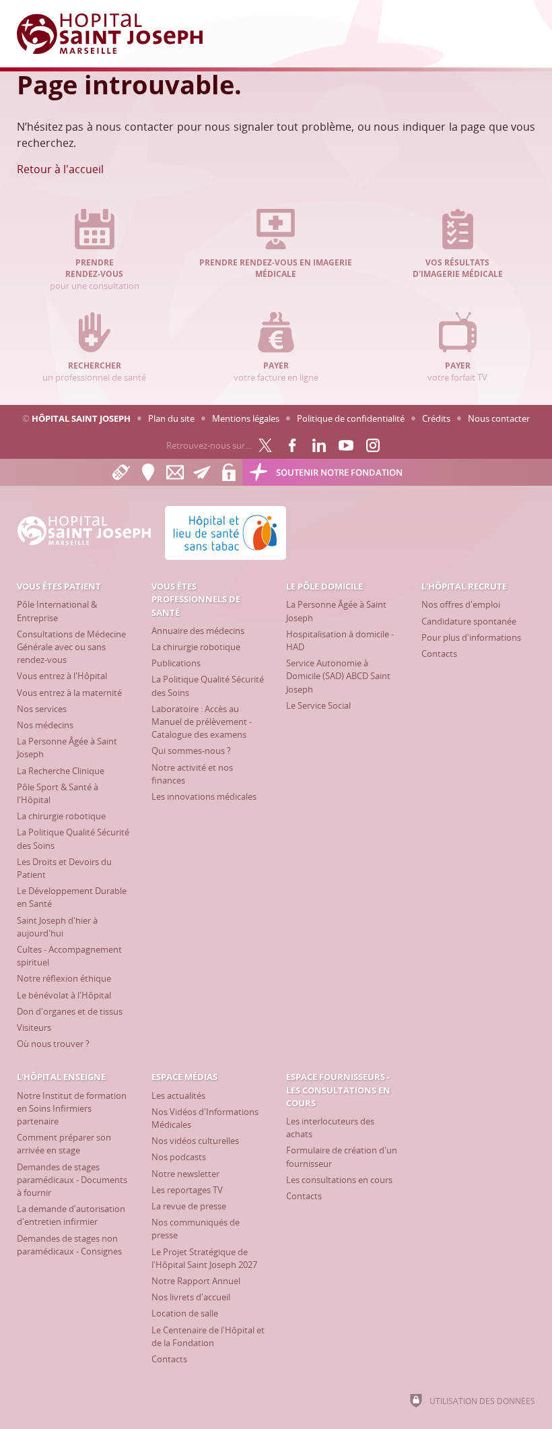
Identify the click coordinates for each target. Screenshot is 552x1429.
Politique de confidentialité (351, 418)
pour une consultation (94, 274)
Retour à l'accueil (60, 169)
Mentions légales (245, 418)
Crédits (436, 418)
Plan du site (171, 418)
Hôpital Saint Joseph (81, 418)
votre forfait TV (457, 371)
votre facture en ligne (276, 371)
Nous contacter (499, 418)
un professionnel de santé (94, 371)
